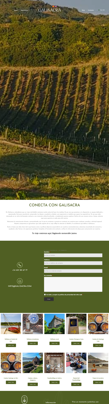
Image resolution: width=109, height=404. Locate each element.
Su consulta (48, 275)
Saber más (11, 345)
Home (15, 10)
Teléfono (47, 260)
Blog (83, 10)
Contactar (91, 10)
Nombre (47, 252)
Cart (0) (102, 10)
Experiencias (24, 10)
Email (46, 267)
